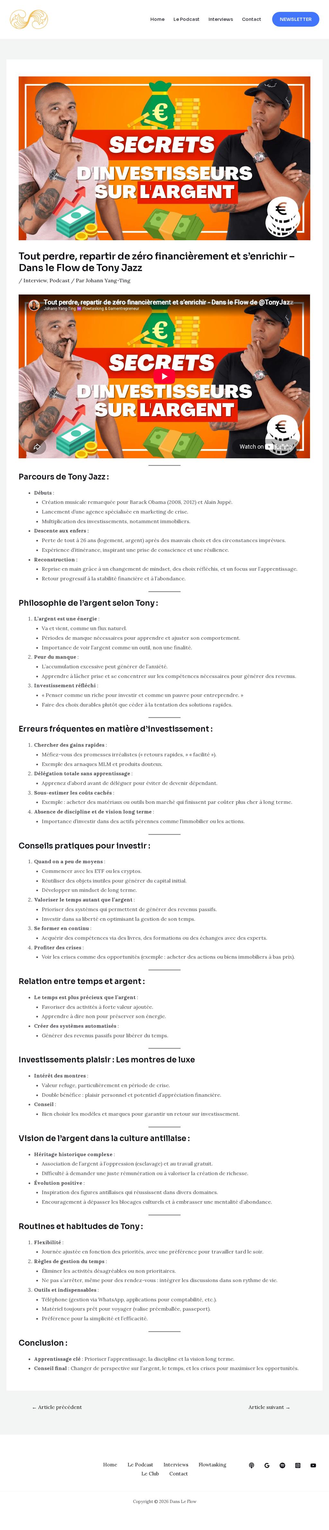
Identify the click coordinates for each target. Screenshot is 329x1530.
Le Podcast (186, 19)
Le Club (150, 1474)
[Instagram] (298, 1465)
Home (157, 19)
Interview (35, 280)
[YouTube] (313, 1465)
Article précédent (57, 1407)
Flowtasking (212, 1465)
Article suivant (269, 1407)
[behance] (251, 1465)
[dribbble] (282, 1465)
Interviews (221, 19)
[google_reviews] (267, 1465)
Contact (251, 19)
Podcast (59, 280)
